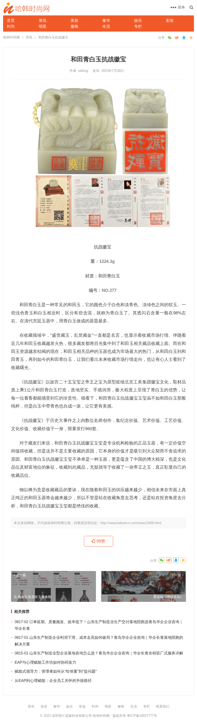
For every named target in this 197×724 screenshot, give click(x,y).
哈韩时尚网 (11, 37)
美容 (74, 20)
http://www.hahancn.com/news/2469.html (131, 523)
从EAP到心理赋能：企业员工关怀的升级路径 (53, 680)
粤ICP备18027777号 (142, 716)
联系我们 (162, 706)
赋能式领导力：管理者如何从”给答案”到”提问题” (56, 671)
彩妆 (170, 20)
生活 (106, 26)
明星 (42, 26)
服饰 (74, 26)
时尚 (11, 26)
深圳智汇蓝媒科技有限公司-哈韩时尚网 (81, 716)
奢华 (106, 20)
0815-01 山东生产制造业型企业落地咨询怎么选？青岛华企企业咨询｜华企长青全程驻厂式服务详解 (99, 653)
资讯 (42, 20)
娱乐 (138, 20)
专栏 (138, 26)
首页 (11, 20)
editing (83, 71)
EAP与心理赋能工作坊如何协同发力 (45, 662)
